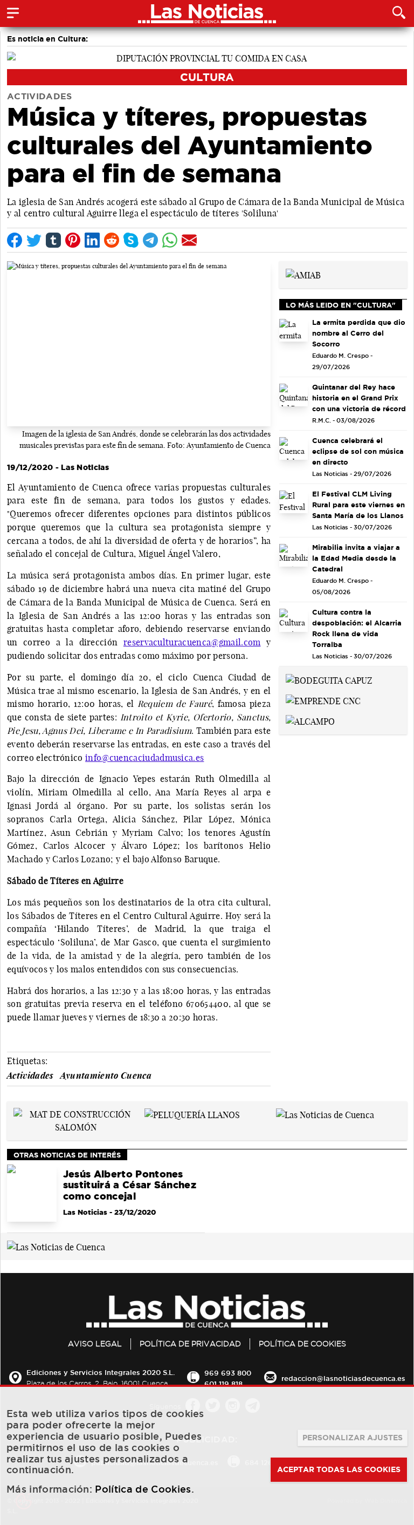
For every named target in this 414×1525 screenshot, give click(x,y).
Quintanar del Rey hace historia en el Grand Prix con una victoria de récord (359, 397)
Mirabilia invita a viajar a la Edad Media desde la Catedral (356, 558)
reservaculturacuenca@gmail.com (192, 642)
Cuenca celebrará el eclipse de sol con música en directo (358, 451)
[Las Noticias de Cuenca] (325, 1114)
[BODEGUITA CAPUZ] (329, 679)
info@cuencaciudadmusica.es (144, 757)
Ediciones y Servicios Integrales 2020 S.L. (100, 1372)
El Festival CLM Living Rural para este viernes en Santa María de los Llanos (358, 504)
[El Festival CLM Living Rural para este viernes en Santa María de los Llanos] (293, 502)
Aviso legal (95, 1343)
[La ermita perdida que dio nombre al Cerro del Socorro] (293, 330)
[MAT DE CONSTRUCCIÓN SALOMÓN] (75, 1119)
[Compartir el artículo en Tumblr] (53, 240)
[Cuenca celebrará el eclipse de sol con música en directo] (293, 448)
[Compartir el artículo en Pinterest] (72, 240)
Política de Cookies (302, 1343)
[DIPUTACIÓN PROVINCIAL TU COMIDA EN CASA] (207, 57)
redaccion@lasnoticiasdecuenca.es (343, 1378)
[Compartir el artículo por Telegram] (150, 240)
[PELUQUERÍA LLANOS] (192, 1114)
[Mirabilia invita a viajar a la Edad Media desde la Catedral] (293, 555)
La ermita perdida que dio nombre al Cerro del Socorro (358, 333)
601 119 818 (223, 1383)
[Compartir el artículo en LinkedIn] (92, 240)
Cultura (207, 77)
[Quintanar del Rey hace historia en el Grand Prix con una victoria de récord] (293, 395)
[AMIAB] (303, 274)
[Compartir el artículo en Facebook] (14, 240)
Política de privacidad (190, 1343)
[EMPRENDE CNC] (323, 700)
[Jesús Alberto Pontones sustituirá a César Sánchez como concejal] (32, 1193)
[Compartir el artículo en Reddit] (111, 240)
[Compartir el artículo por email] (189, 240)
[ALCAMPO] (310, 720)
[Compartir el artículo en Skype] (131, 240)
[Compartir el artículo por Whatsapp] (169, 240)
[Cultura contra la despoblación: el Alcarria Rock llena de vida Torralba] (293, 620)
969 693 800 (227, 1373)
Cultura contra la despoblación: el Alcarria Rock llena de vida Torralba (357, 628)
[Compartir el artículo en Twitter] (34, 240)
